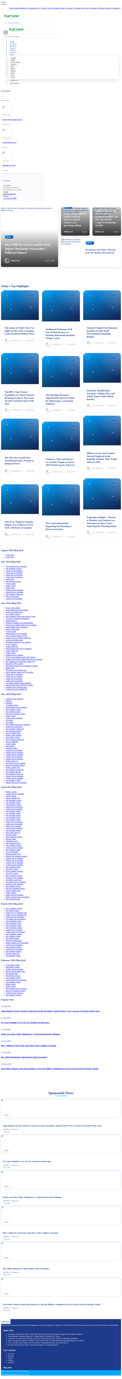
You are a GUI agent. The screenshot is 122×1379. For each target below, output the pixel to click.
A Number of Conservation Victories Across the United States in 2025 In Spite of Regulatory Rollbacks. (43, 1338)
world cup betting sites (14, 612)
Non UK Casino (12, 869)
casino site (9, 579)
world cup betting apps (14, 640)
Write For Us (5, 1371)
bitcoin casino (11, 839)
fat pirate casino (12, 748)
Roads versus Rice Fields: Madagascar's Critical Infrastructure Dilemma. (30, 1034)
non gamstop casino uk (14, 594)
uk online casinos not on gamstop (18, 642)
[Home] (11, 19)
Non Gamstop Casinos (14, 871)
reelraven (9, 703)
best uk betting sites (13, 733)
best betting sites (12, 974)
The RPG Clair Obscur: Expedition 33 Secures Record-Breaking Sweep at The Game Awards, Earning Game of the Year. (20, 398)
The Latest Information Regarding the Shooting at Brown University (58, 526)
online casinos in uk (13, 854)
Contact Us (14, 80)
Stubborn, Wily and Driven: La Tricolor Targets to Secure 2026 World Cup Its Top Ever (60, 462)
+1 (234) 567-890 (9, 198)
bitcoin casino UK (12, 953)
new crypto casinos (13, 608)
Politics (13, 71)
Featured (13, 52)
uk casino (9, 720)
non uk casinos (11, 835)
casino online (11, 653)
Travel (13, 77)
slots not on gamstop (13, 826)
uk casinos (10, 722)
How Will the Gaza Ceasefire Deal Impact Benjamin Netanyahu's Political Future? (28, 248)
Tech (12, 75)
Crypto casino (11, 631)
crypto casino (11, 584)
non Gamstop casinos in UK (16, 636)
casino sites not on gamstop (16, 980)
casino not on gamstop (14, 573)
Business (13, 46)
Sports (13, 73)
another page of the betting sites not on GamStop (24, 659)
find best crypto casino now (16, 670)
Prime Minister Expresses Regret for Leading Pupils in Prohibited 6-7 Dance (34, 1336)
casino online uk (12, 646)
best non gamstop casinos (15, 765)
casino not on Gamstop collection (18, 638)
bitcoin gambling (12, 742)
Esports (12, 48)
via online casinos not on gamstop (18, 683)
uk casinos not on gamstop (16, 763)
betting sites (10, 588)
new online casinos (13, 614)
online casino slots (12, 629)
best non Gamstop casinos (15, 714)
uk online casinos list (13, 880)
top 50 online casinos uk (15, 740)
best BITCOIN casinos (14, 664)
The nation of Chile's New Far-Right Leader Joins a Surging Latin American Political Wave (20, 331)
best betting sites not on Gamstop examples (22, 666)
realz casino (10, 746)
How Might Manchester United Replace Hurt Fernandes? (24, 1057)
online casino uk (12, 761)
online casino (11, 586)
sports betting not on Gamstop (17, 610)
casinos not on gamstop (14, 590)
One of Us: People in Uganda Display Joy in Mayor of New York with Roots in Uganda (19, 525)
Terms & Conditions (15, 1371)
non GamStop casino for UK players (19, 672)
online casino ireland (13, 735)
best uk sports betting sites (15, 971)
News (12, 66)
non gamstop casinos (13, 569)
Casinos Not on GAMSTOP (16, 689)
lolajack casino (11, 792)
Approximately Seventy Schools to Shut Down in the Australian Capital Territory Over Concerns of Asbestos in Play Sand (50, 1011)
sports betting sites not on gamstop (18, 649)
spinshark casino (12, 841)
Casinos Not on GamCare (15, 932)
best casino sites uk (13, 833)
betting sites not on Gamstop (16, 634)
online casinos (11, 796)
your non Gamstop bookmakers (17, 619)
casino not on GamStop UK (16, 913)
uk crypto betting (12, 852)
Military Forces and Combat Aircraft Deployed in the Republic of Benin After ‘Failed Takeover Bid (102, 457)
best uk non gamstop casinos (16, 856)
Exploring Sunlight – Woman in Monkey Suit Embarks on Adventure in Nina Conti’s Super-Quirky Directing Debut (101, 521)
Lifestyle (14, 64)
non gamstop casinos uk (15, 729)
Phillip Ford (15, 261)
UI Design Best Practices (9, 142)
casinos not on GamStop (15, 794)
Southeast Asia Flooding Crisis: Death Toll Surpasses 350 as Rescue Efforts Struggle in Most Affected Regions (45, 1334)
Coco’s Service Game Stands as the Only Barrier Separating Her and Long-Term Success (38, 1343)
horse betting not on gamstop (16, 627)
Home (12, 42)
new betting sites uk (13, 772)
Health (13, 60)
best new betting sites (14, 941)
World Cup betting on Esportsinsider (19, 623)
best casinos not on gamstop (16, 566)
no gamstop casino (13, 965)
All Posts (13, 44)
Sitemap (25, 1371)
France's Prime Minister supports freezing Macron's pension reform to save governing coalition (75, 219)
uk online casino (12, 705)
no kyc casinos (11, 644)
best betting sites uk (13, 976)
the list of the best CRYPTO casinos (19, 685)
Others (13, 68)
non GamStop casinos (14, 837)
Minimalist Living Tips (9, 165)
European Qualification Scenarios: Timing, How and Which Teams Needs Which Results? (101, 395)
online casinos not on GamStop (17, 897)
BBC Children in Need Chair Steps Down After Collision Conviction (28, 1046)
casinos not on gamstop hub (16, 687)
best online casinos (13, 967)
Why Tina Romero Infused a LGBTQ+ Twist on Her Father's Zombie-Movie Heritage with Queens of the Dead (45, 1341)
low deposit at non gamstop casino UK (20, 661)
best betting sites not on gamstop (18, 725)
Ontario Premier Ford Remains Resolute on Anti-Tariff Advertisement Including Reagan (102, 332)
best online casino (12, 911)
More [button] (12, 55)
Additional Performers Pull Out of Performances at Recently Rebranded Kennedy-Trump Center (61, 333)
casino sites (10, 555)
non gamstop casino (13, 581)
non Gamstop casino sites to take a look (20, 616)
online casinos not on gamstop (17, 943)
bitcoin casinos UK (13, 798)
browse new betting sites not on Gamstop (21, 625)
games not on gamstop (14, 571)
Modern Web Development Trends (12, 119)
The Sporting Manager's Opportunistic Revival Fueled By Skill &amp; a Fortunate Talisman (60, 399)
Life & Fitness (15, 62)
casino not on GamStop (14, 895)
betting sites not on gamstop (16, 783)
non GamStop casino (13, 921)
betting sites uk (11, 621)
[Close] (2, 96)
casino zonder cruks (13, 891)
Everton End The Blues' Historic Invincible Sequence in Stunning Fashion (33, 1345)
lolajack (9, 701)
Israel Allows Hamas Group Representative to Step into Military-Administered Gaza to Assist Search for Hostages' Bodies (50, 1069)
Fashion (13, 50)
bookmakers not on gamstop (16, 707)
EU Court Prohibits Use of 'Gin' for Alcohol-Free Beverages (25, 1023)
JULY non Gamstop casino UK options (20, 657)
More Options (14, 83)
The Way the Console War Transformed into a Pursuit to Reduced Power (19, 460)
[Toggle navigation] (5, 32)
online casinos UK (13, 767)
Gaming (13, 58)
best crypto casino (12, 596)
